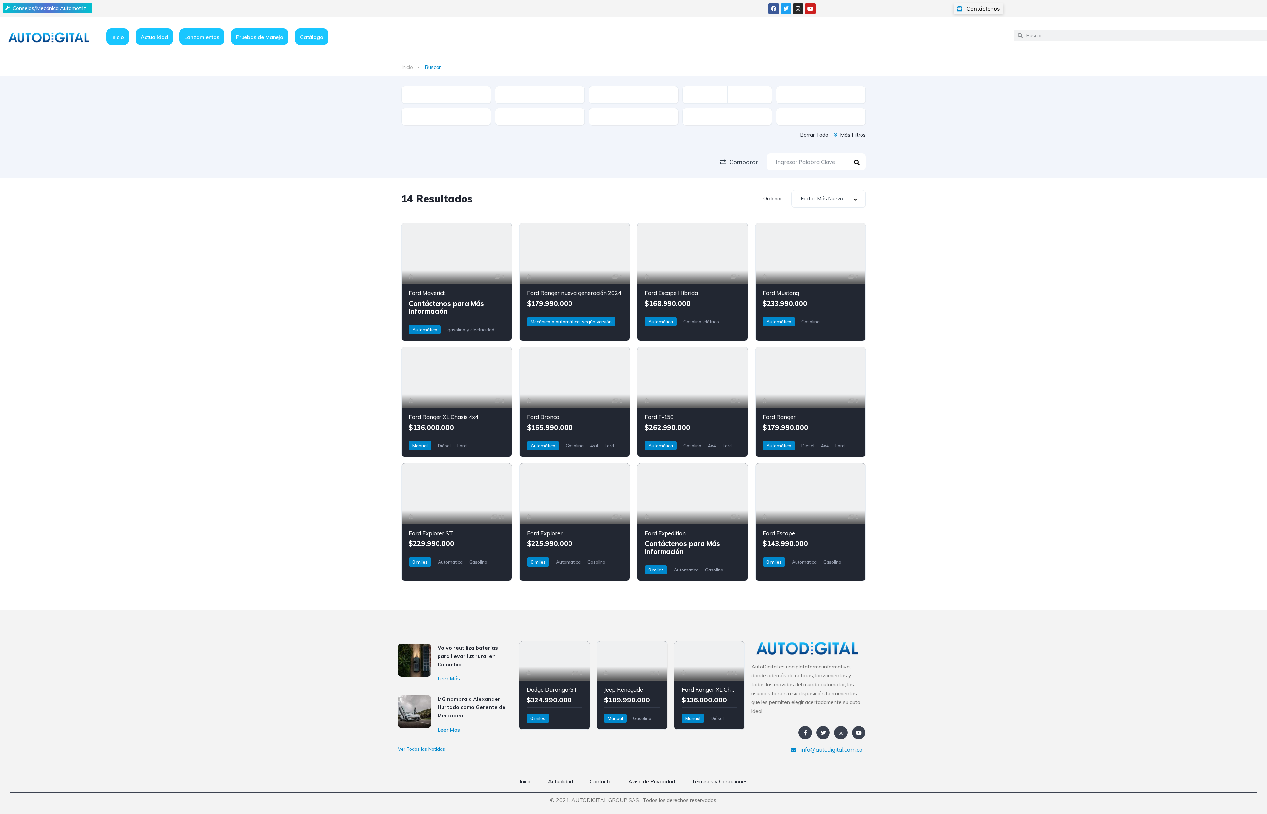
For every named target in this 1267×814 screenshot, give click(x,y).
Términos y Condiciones (720, 781)
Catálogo (311, 37)
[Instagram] (798, 8)
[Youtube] (810, 8)
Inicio (117, 37)
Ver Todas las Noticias (421, 749)
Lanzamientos (201, 37)
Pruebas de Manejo (259, 37)
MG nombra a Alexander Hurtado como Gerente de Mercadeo (471, 707)
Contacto (601, 781)
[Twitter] (786, 8)
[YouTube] (858, 732)
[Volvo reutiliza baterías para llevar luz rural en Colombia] (414, 660)
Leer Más (449, 678)
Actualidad (154, 37)
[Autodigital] (48, 37)
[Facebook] (773, 8)
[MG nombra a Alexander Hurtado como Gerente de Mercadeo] (414, 711)
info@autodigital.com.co (830, 749)
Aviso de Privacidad (651, 781)
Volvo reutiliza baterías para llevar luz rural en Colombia (468, 655)
